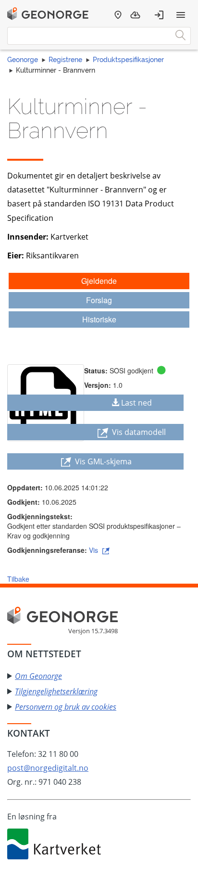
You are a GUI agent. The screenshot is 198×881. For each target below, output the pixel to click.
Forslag (99, 300)
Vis (94, 550)
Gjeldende (99, 280)
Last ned (136, 402)
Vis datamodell (138, 432)
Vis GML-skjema (102, 461)
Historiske (99, 319)
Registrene (65, 60)
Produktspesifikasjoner (128, 60)
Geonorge (22, 60)
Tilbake (18, 579)
